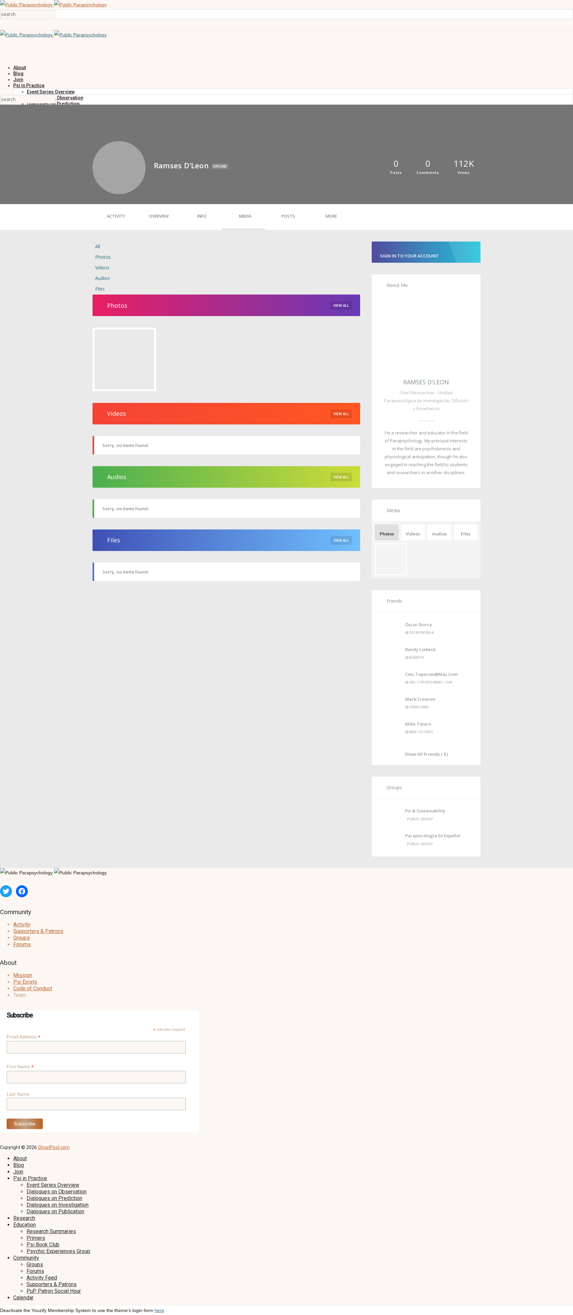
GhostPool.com (54, 1147)
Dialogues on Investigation (58, 1205)
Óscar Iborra (418, 625)
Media (245, 216)
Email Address (23, 1037)
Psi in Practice (28, 85)
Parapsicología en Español (432, 836)
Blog (18, 73)
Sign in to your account (409, 256)
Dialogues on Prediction (54, 1198)
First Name (20, 1067)
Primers (36, 1238)
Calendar (23, 1297)
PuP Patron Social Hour (54, 1291)
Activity (116, 216)
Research (24, 1218)
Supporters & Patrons (38, 931)
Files (100, 289)
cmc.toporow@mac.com (431, 674)
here (159, 1310)
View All (341, 305)
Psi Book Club (43, 1244)
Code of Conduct (32, 988)
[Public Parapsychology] (53, 4)
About (19, 67)
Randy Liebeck (420, 649)
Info (202, 216)
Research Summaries (51, 1231)
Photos (103, 257)
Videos (102, 267)
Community (26, 1258)
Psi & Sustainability (425, 811)
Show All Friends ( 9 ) (426, 754)
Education (24, 1225)
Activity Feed (42, 1278)
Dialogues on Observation (57, 1191)
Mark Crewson (420, 699)
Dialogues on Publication (55, 1211)
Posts (288, 216)
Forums (22, 944)
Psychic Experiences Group (58, 1251)
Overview (159, 216)
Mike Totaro (418, 724)
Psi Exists (25, 982)
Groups (21, 938)
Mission (22, 975)
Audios (102, 278)
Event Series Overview (51, 91)
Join (18, 79)
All (97, 246)
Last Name (18, 1094)
